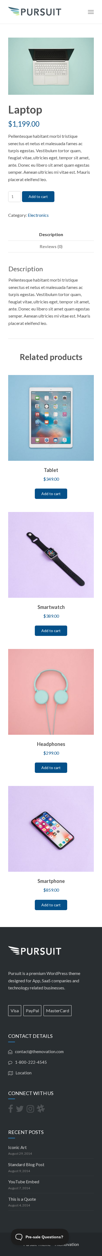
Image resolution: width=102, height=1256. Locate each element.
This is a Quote (22, 1199)
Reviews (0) (51, 246)
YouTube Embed (23, 1181)
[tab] (51, 234)
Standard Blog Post (26, 1164)
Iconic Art (17, 1147)
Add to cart (38, 196)
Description (51, 234)
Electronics (38, 215)
